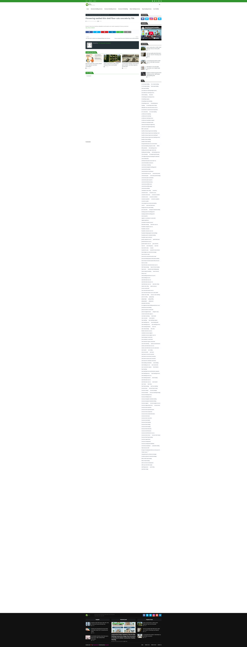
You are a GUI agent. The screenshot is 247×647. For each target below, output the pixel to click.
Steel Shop (150, 384)
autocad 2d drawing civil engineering (148, 124)
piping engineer (144, 301)
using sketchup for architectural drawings (149, 454)
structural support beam (146, 439)
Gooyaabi (107, 644)
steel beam (152, 352)
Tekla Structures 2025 (145, 447)
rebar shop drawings (145, 328)
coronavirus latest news (146, 194)
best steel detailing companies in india (148, 145)
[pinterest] (159, 1)
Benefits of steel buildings (146, 139)
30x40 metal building (154, 86)
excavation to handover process (147, 222)
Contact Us (159, 644)
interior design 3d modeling (146, 271)
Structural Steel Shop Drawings (147, 437)
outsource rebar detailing (155, 294)
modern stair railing (145, 286)
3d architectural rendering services (148, 92)
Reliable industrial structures (147, 330)
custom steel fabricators (150, 205)
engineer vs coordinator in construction (149, 218)
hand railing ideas (150, 245)
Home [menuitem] (88, 9)
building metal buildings (146, 152)
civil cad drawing (144, 154)
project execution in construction (147, 309)
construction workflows (146, 188)
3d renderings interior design (151, 105)
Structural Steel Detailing (146, 422)
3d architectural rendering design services (149, 90)
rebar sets (154, 326)
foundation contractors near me (147, 230)
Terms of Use (147, 644)
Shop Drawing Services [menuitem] (146, 9)
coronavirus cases (152, 192)
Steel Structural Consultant (92, 21)
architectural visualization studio (147, 122)
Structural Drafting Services (146, 396)
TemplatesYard (96, 644)
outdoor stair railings (145, 294)
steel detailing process (146, 373)
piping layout (151, 301)
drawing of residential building (154, 209)
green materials (155, 243)
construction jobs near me (146, 173)
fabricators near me (154, 224)
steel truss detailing (154, 386)
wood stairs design (145, 469)
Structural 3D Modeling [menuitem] (123, 9)
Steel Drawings (155, 377)
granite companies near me (146, 239)
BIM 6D (158, 145)
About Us (90, 1)
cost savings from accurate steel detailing (149, 203)
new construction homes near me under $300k (150, 292)
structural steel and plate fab (147, 411)
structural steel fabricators (146, 430)
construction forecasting (146, 169)
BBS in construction (145, 128)
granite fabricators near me (146, 241)
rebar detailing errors (145, 322)
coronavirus (155, 190)
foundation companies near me (147, 226)
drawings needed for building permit (148, 213)
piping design (151, 296)
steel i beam (144, 384)
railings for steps (156, 311)
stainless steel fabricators (155, 343)
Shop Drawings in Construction (147, 337)
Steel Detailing (144, 369)
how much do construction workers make (149, 256)
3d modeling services (145, 103)
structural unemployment (146, 441)
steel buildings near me (146, 364)
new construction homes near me (147, 290)
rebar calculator (144, 318)
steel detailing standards (146, 377)
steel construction (155, 364)
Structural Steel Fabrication (146, 428)
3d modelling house (154, 103)
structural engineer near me (155, 403)
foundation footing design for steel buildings (149, 233)
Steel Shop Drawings (145, 386)
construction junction (156, 173)
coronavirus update (145, 201)
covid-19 (143, 205)
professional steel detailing (146, 307)
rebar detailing (144, 320)
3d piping (143, 105)
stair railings (150, 350)
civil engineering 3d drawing (154, 154)
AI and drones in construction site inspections (150, 109)
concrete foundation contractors (147, 162)
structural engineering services (147, 405)
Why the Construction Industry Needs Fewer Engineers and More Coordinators (94, 65)
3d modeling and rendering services (148, 96)
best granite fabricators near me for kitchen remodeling (149, 144)
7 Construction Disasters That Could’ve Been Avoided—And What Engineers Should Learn (130, 65)
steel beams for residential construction (149, 360)
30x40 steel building (145, 88)
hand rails (156, 245)
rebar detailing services (156, 324)
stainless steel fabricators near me (148, 345)
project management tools (146, 311)
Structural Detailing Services (147, 394)
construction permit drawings (155, 175)
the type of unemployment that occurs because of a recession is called (151, 450)
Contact (94, 1)
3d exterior (151, 94)
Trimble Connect (144, 452)
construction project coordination (147, 177)
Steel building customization (147, 362)
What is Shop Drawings (146, 460)
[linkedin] (160, 615)
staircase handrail (145, 352)
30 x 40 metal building (155, 84)
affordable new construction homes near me (149, 107)
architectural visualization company (148, 120)
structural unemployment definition (148, 443)
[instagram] (157, 1)
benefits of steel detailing (146, 141)
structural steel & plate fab (146, 407)
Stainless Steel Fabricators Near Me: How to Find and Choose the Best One (100, 623)
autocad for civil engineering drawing (148, 126)
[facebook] (152, 1)
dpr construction (144, 209)
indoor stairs (144, 269)
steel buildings (155, 362)
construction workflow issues (147, 184)
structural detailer (145, 392)
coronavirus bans (145, 192)
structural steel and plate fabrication (148, 413)
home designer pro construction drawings (149, 252)
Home (87, 1)
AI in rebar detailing (152, 111)
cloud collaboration (145, 158)
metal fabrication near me (146, 279)
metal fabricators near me (146, 284)
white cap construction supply (147, 464)
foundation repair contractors (147, 237)
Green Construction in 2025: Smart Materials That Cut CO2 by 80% (111, 64)
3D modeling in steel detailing (147, 101)
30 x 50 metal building (145, 86)
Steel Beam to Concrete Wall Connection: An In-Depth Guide (153, 67)
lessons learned (156, 271)
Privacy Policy (153, 644)
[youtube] (155, 18)
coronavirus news (145, 196)
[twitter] (154, 1)
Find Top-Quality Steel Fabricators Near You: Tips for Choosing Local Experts (153, 55)
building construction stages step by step (149, 150)
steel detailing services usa (146, 375)
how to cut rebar (144, 262)
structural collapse (145, 390)
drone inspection (145, 216)
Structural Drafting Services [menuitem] (96, 9)
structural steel (157, 405)
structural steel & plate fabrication (148, 409)
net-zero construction (145, 288)
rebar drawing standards (146, 326)
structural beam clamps (153, 388)
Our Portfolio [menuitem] (156, 9)
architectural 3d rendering (146, 116)
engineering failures (145, 220)
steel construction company (146, 367)
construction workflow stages (147, 186)
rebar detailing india (154, 322)
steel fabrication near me (146, 379)
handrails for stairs (145, 250)
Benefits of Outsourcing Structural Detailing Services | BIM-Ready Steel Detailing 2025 (153, 74)
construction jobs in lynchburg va (147, 171)
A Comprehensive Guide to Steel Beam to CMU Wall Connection (153, 61)
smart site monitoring (145, 343)
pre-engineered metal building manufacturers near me (151, 305)
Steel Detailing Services (155, 373)
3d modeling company (145, 99)
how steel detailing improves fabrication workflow (150, 258)
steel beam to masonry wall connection (149, 358)
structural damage (153, 390)
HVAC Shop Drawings (145, 267)
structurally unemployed (146, 445)
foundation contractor (145, 228)
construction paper (145, 175)
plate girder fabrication (146, 303)
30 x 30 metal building (145, 84)
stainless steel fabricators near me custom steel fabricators (150, 348)
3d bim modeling (144, 94)
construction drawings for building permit (149, 167)
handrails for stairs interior (155, 250)
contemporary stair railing (146, 190)
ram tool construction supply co (147, 313)
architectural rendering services (147, 118)
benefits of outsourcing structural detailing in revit (150, 133)
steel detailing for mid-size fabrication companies (150, 371)
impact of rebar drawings (155, 267)
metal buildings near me (146, 277)
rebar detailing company (153, 320)
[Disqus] (112, 124)
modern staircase (153, 286)
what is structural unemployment (147, 462)
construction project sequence (147, 179)
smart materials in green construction (148, 341)
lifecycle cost (144, 273)
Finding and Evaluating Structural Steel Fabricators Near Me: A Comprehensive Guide (99, 630)
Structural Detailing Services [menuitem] (110, 9)
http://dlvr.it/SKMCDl (90, 27)
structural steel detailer (146, 420)
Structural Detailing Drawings (155, 392)
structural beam (144, 388)
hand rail (143, 245)
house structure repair (146, 254)
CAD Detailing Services (156, 152)
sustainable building (155, 445)
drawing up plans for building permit (148, 211)
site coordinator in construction (147, 339)
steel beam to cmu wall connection (148, 354)
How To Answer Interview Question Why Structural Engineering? (150, 261)
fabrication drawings (145, 224)
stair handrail (144, 350)
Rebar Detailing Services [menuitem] (135, 9)
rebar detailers (152, 318)
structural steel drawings (146, 426)
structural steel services (146, 435)
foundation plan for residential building (149, 235)
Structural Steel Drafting (146, 424)
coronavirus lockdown (156, 194)
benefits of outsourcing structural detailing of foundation (150, 135)
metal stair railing (156, 284)
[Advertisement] (112, 159)
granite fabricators (156, 239)
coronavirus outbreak (153, 196)
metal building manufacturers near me (148, 275)
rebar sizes (153, 328)
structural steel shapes (156, 435)
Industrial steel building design (153, 269)
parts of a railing (144, 296)
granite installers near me (146, 243)
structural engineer (145, 403)
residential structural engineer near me (149, 335)
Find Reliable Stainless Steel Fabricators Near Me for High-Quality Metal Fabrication (99, 638)
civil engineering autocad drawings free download (150, 156)
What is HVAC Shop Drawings (147, 458)
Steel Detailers (155, 367)
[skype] (160, 1)
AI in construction (145, 111)
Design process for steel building (147, 207)
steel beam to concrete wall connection (149, 356)
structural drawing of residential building (149, 401)
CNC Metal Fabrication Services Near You (149, 160)
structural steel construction (147, 418)
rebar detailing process (146, 324)
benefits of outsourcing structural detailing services (151, 137)
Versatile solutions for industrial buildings (149, 456)
